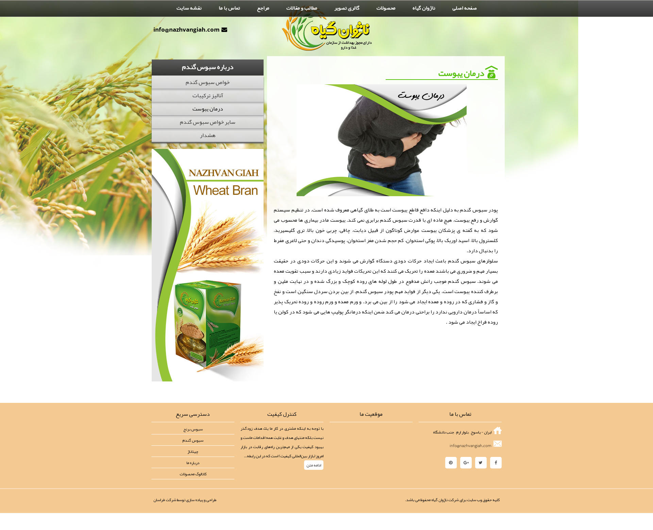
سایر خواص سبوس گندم (207, 122)
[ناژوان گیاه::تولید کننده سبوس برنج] (326, 28)
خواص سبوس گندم (208, 82)
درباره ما (192, 463)
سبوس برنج (193, 429)
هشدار (208, 135)
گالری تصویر (346, 8)
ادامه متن (313, 465)
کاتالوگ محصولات (193, 474)
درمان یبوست (207, 108)
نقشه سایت (189, 8)
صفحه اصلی (464, 8)
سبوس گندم (192, 440)
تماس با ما (229, 8)
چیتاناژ (192, 451)
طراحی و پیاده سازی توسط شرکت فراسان (184, 500)
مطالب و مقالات (301, 8)
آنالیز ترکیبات (207, 95)
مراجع (263, 8)
